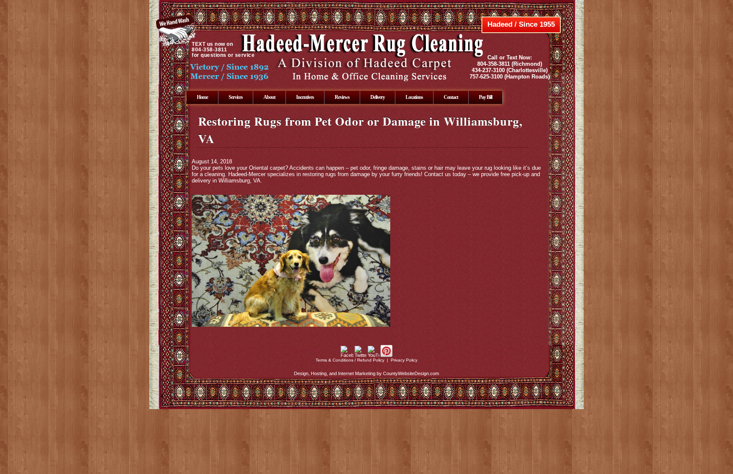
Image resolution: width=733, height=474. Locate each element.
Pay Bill (485, 97)
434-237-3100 (488, 70)
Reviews (342, 97)
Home (202, 97)
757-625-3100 (486, 76)
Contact (451, 97)
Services (236, 97)
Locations (414, 97)
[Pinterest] (386, 355)
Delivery (377, 97)
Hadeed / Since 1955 (521, 24)
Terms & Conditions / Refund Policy (350, 360)
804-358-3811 (493, 64)
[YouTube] (373, 355)
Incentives (305, 97)
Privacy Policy (404, 360)
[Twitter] (360, 355)
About (269, 97)
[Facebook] (347, 355)
